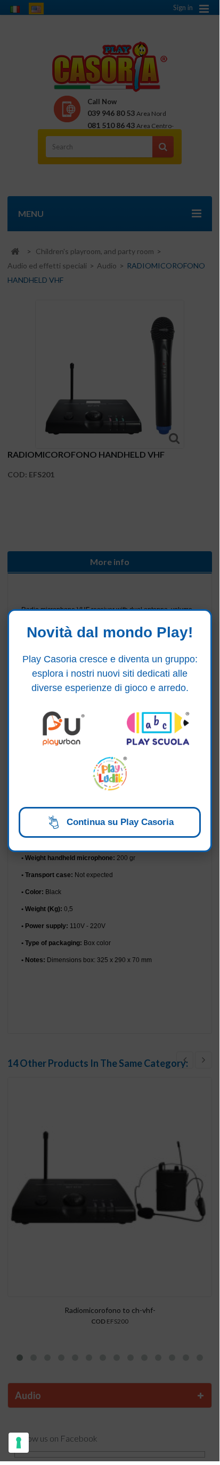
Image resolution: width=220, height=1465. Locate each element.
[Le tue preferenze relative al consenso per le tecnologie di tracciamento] (19, 1443)
